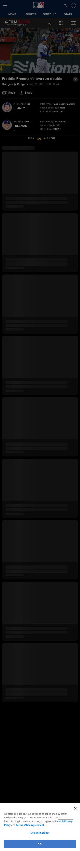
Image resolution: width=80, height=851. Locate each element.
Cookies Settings (40, 832)
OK (40, 843)
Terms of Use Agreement (30, 825)
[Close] (75, 808)
